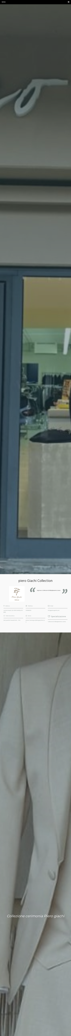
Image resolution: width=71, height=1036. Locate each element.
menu (4, 2)
